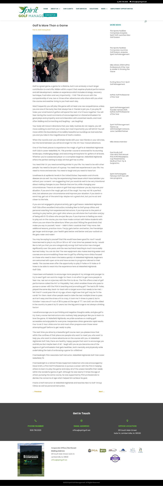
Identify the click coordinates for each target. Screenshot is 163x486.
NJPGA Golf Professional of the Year (119, 96)
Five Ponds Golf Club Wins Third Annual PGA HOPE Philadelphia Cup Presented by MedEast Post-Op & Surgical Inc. (119, 157)
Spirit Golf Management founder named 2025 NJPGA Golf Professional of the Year (119, 110)
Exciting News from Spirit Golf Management (120, 83)
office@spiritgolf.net (81, 430)
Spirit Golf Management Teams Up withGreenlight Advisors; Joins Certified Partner (120, 127)
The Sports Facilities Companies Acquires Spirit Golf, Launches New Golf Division (120, 34)
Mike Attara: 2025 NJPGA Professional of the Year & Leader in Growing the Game (120, 68)
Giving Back (46, 30)
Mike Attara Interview (118, 142)
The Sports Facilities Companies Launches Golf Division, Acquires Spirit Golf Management (119, 51)
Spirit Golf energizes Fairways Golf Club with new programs (119, 176)
